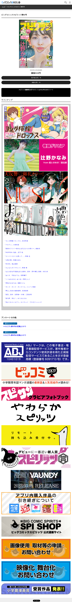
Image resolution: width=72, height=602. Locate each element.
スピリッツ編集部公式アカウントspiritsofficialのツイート (23, 93)
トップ (3, 6)
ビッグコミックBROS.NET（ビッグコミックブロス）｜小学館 (11, 2)
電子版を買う (35, 77)
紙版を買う (35, 82)
